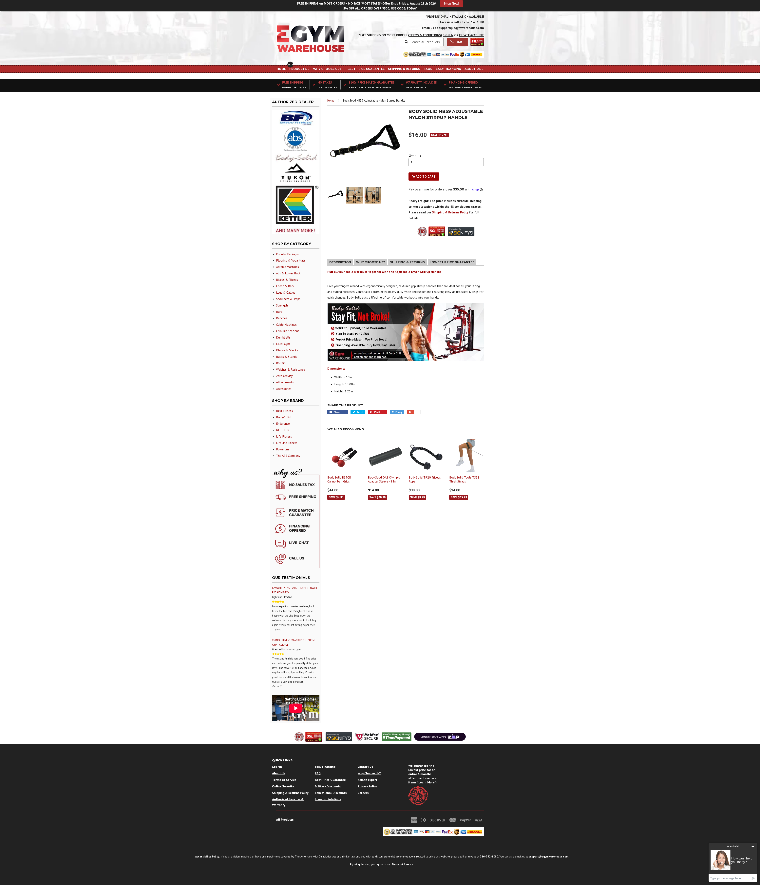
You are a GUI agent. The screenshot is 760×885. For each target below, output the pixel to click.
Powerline (282, 449)
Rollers (281, 363)
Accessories (283, 389)
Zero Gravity (284, 376)
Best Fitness (284, 411)
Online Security (283, 786)
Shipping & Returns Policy (450, 212)
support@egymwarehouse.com (461, 28)
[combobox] (425, 42)
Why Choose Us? (327, 69)
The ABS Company (288, 456)
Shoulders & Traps (288, 299)
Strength (282, 305)
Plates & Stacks (287, 350)
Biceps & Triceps (287, 280)
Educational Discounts (331, 793)
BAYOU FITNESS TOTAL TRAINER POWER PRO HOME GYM (294, 590)
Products (298, 69)
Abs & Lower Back (288, 273)
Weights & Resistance (290, 369)
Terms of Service (284, 780)
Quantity (414, 155)
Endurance (283, 423)
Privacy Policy (367, 786)
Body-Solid (283, 417)
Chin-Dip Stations (287, 331)
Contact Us (365, 767)
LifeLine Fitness (286, 443)
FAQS (428, 69)
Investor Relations (328, 799)
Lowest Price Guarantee (452, 262)
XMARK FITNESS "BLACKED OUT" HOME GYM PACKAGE (294, 642)
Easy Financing (448, 69)
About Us (473, 69)
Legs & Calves (285, 292)
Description (340, 262)
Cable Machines (286, 324)
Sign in (448, 35)
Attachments (285, 382)
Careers (363, 793)
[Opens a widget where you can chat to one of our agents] (733, 862)
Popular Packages (287, 254)
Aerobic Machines (287, 267)
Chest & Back (285, 286)
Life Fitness (284, 436)
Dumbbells (283, 337)
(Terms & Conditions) (425, 35)
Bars (279, 312)
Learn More (426, 782)
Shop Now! (451, 3)
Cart (459, 42)
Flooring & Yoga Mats (291, 260)
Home (281, 69)
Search (277, 767)
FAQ (318, 773)
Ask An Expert (367, 780)
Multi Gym (283, 344)
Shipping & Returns (404, 69)
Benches (281, 318)
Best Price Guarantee (366, 69)
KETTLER (282, 430)
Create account (471, 35)
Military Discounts (328, 786)
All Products (285, 819)
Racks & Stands (286, 357)
